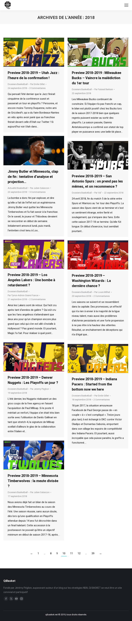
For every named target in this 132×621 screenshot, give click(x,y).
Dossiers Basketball (18, 84)
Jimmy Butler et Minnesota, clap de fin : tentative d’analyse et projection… (33, 176)
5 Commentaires (37, 192)
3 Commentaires (37, 88)
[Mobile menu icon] (126, 5)
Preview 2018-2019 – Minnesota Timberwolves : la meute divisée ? (33, 481)
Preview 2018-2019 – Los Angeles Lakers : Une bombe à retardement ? (31, 280)
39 (93, 553)
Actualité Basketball (18, 188)
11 (71, 553)
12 (79, 553)
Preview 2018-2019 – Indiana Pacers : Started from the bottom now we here (94, 384)
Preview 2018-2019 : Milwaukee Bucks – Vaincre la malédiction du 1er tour (96, 78)
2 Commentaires (37, 299)
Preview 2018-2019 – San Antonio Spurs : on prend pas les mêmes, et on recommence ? (97, 181)
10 (64, 553)
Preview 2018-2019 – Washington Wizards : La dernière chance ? (91, 280)
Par (37, 84)
